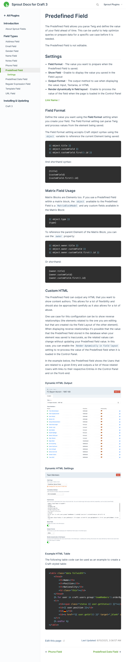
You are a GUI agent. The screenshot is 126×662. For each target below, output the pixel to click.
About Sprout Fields (16, 29)
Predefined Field (14, 70)
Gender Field (12, 51)
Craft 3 (9, 106)
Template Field (13, 88)
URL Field (10, 93)
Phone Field (11, 65)
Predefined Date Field (16, 79)
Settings (11, 74)
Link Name (52, 100)
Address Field (12, 41)
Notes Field (11, 60)
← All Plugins (11, 15)
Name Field (11, 55)
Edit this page (53, 640)
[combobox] (98, 4)
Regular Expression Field (18, 84)
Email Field (11, 46)
